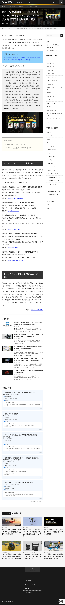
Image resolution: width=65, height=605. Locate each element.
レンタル (56, 47)
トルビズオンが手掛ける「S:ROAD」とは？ (17, 148)
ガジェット (50, 122)
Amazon (49, 132)
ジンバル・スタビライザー (54, 119)
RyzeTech (49, 198)
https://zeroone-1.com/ (14, 229)
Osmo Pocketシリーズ (54, 191)
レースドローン (51, 99)
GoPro (48, 205)
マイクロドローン (51, 96)
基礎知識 (50, 70)
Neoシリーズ (51, 170)
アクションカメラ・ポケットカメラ (54, 114)
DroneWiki (8, 601)
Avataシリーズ (52, 149)
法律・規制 (51, 73)
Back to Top (33, 570)
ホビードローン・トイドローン (54, 88)
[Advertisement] (54, 221)
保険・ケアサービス (53, 80)
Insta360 (49, 208)
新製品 (57, 45)
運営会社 (27, 588)
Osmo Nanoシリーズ (53, 180)
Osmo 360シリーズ (53, 173)
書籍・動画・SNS (51, 110)
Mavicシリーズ (52, 160)
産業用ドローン (51, 103)
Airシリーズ (51, 146)
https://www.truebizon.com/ (15, 260)
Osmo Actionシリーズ (54, 194)
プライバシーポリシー (32, 6)
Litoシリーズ (51, 156)
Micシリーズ (51, 163)
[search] (61, 35)
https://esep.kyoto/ (13, 247)
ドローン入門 (12, 6)
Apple (48, 139)
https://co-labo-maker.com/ (15, 198)
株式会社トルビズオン (37, 310)
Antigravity (50, 135)
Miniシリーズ (51, 167)
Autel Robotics (51, 201)
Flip (49, 153)
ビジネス (49, 106)
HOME (4, 6)
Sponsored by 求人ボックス (36, 501)
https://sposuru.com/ (13, 211)
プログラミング (52, 50)
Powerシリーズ (52, 184)
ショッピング (50, 63)
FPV (49, 47)
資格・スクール (52, 77)
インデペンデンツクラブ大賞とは (14, 144)
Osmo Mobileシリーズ (54, 177)
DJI (48, 142)
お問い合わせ (21, 6)
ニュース (13, 23)
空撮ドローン (50, 93)
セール (50, 45)
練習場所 (50, 84)
